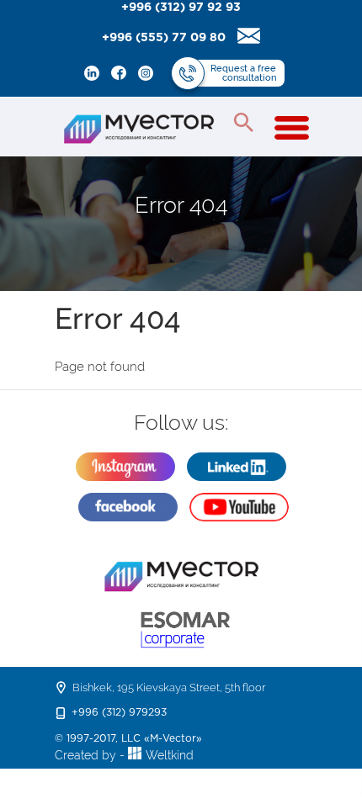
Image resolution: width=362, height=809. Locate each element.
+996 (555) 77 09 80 (164, 38)
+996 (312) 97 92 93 (181, 8)
